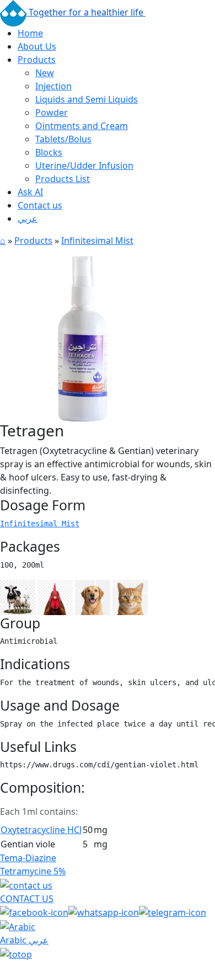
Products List (62, 179)
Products (37, 60)
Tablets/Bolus (63, 139)
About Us (37, 46)
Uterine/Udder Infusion (84, 165)
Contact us (40, 205)
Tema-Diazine (28, 858)
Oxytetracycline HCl (41, 830)
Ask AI (30, 192)
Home (30, 33)
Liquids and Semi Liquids (86, 99)
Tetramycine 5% (33, 871)
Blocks (48, 152)
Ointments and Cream (81, 126)
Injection (53, 86)
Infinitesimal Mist (97, 240)
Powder (51, 112)
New (44, 73)
